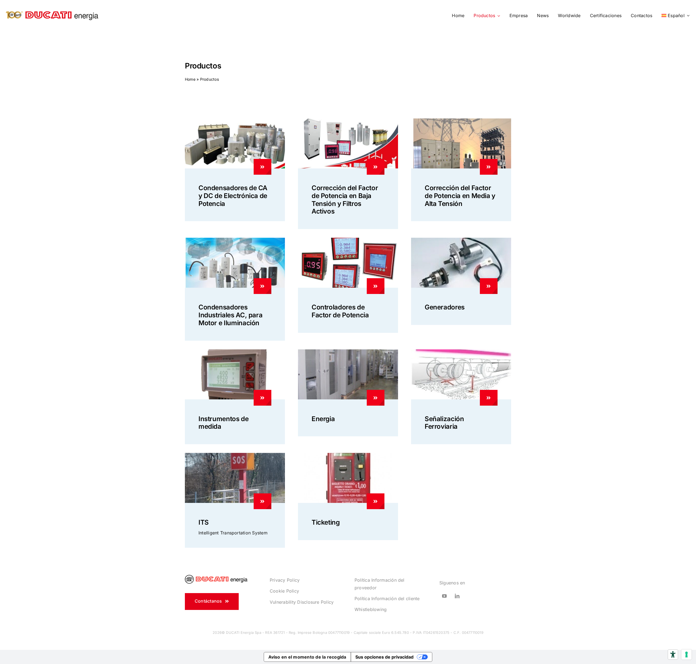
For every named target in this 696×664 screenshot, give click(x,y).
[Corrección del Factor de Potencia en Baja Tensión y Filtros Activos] (375, 167)
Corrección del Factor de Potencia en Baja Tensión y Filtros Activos (345, 199)
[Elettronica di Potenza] (235, 120)
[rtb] (461, 351)
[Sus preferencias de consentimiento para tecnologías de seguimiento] (686, 654)
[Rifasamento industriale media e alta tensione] (461, 120)
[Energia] (375, 398)
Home (190, 79)
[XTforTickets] (348, 455)
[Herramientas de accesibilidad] (673, 654)
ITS (203, 522)
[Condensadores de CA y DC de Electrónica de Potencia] (262, 167)
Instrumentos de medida (223, 423)
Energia (323, 419)
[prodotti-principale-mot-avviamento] (461, 240)
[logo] (52, 8)
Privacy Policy (285, 580)
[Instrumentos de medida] (262, 398)
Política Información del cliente (387, 598)
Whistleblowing (371, 609)
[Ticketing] (375, 501)
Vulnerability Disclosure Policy (302, 602)
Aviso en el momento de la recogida (307, 657)
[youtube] (444, 596)
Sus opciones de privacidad (384, 657)
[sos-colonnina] (235, 455)
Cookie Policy (284, 591)
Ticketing (326, 522)
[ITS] (262, 501)
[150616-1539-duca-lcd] (235, 351)
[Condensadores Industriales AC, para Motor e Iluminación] (262, 286)
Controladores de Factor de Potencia (340, 311)
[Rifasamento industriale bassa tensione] (348, 120)
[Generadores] (489, 286)
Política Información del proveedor (380, 583)
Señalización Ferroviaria (444, 423)
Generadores (445, 307)
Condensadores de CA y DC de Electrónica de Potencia (232, 196)
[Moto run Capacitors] (235, 240)
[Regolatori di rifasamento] (348, 240)
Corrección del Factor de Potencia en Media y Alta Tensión (460, 196)
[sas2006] (348, 351)
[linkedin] (457, 596)
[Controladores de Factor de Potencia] (375, 286)
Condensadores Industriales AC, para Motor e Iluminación (230, 315)
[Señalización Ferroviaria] (489, 398)
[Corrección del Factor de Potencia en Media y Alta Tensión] (489, 167)
